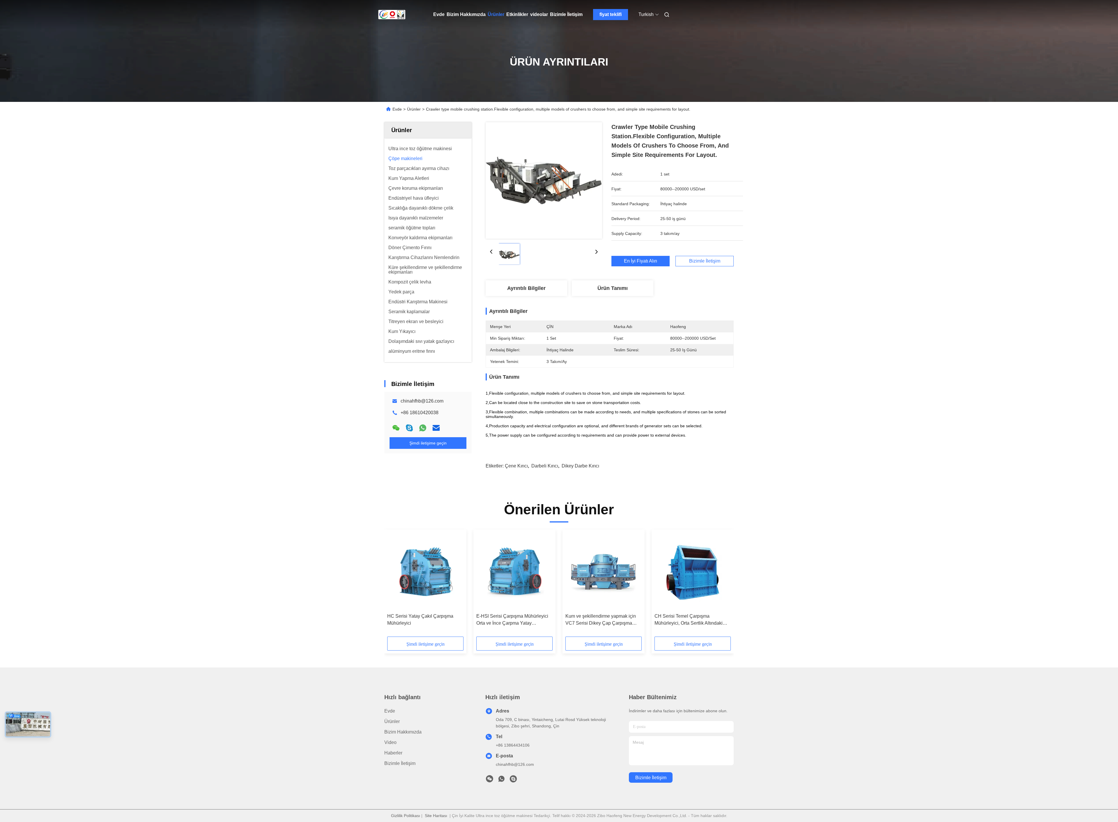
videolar (539, 14)
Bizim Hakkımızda (466, 14)
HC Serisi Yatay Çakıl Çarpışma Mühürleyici (420, 620)
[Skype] (409, 428)
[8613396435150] (501, 780)
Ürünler (496, 14)
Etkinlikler (517, 14)
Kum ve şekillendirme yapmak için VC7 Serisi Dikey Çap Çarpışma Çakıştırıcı (600, 620)
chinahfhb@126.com (422, 400)
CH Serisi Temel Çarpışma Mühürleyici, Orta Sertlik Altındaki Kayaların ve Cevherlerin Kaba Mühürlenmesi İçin (688, 620)
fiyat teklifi (610, 14)
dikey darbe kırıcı (580, 465)
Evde (439, 14)
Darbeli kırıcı (544, 465)
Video (390, 742)
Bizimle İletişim (566, 14)
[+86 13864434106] (513, 780)
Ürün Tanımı (612, 288)
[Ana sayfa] (392, 14)
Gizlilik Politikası (405, 815)
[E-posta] (436, 428)
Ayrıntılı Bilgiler (526, 288)
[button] (394, 585)
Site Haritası (436, 815)
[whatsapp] (422, 428)
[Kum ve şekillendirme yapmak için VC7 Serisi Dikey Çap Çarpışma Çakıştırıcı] (603, 571)
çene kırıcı (516, 465)
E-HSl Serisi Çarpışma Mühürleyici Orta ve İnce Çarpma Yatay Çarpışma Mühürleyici (512, 620)
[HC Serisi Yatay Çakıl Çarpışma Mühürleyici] (425, 571)
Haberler (393, 752)
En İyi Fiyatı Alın (640, 260)
